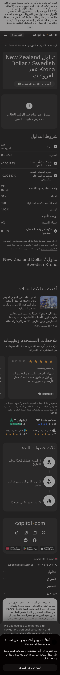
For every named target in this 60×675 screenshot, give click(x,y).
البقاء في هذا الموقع (30, 667)
